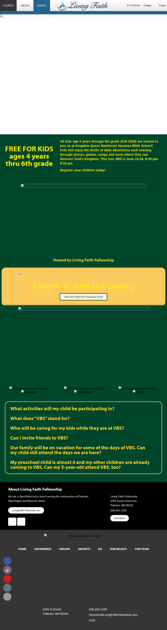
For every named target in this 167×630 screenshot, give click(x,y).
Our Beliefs (118, 549)
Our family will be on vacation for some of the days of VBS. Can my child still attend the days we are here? (77, 449)
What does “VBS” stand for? (40, 418)
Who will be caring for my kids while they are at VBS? (67, 428)
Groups (64, 549)
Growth (84, 549)
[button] (4, 386)
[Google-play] (7, 588)
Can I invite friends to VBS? (39, 438)
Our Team (142, 549)
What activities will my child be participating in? (62, 408)
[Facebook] (12, 522)
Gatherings (42, 549)
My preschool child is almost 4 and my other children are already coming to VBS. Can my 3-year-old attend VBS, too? (80, 464)
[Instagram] (21, 522)
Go (100, 549)
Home (22, 549)
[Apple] (7, 597)
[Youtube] (7, 579)
